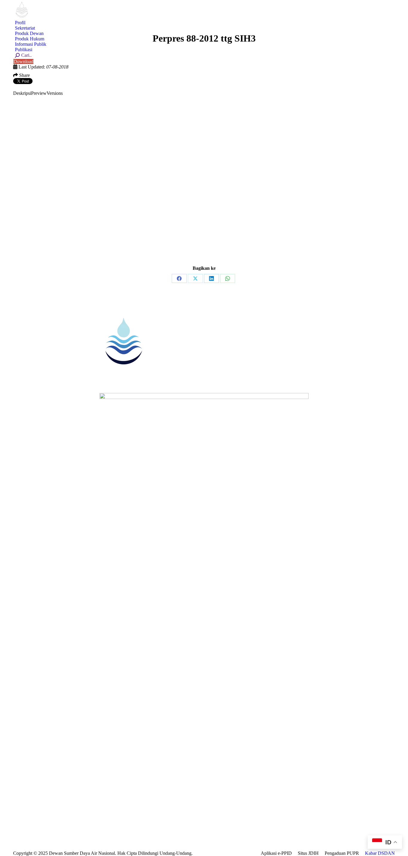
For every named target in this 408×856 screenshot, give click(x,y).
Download (23, 61)
